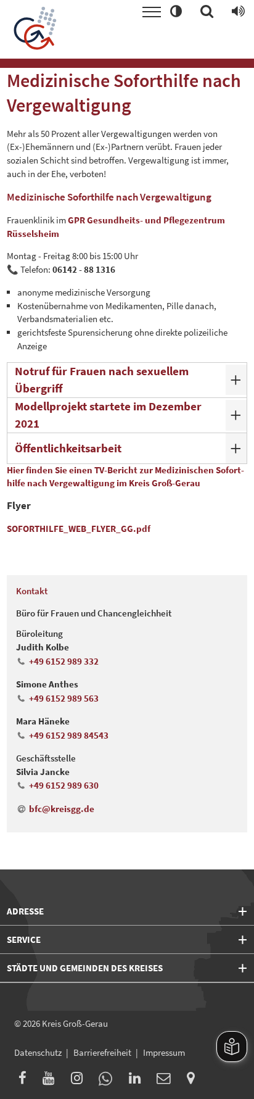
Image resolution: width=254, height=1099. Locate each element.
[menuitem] (26, 1080)
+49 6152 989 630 (63, 785)
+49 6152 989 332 (63, 661)
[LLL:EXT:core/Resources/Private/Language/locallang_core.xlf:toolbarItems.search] (207, 12)
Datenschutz (38, 1052)
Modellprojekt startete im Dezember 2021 (108, 415)
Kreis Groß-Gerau (75, 1023)
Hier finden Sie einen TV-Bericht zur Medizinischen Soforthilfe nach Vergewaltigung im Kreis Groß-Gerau (125, 476)
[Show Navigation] (151, 12)
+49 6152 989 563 (63, 698)
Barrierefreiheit (102, 1052)
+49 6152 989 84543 (68, 735)
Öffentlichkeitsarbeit (68, 448)
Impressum (164, 1052)
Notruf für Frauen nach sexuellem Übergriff (102, 380)
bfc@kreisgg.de (61, 809)
